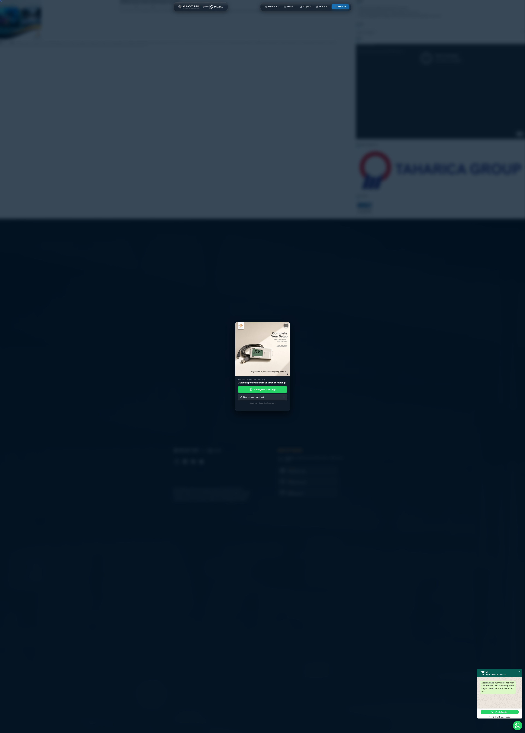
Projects (307, 6)
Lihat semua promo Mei (253, 397)
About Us (323, 6)
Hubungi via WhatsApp (264, 389)
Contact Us (340, 6)
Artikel (290, 6)
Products (272, 6)
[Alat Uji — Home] (200, 6)
